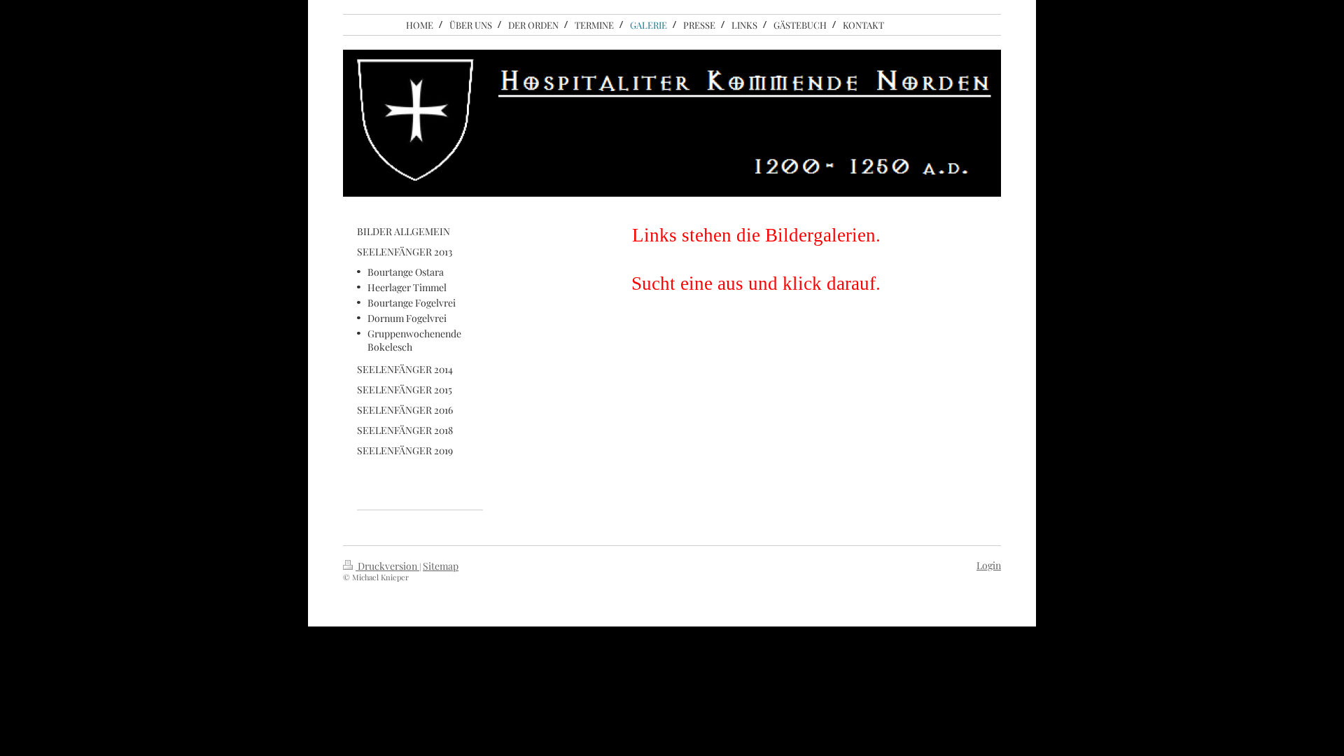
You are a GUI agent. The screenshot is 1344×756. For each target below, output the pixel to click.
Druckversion (387, 566)
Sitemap (440, 566)
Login (988, 565)
